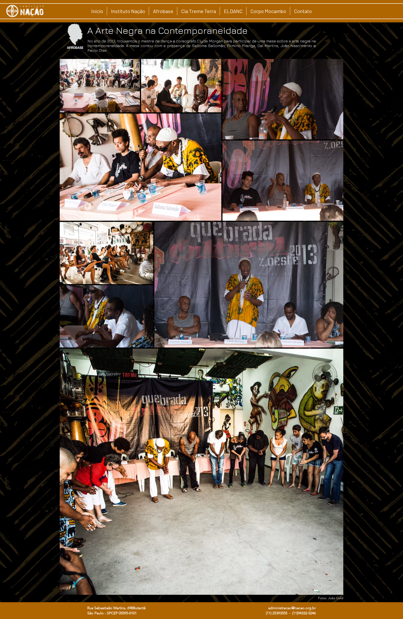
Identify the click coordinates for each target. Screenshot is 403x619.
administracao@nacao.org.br (292, 608)
